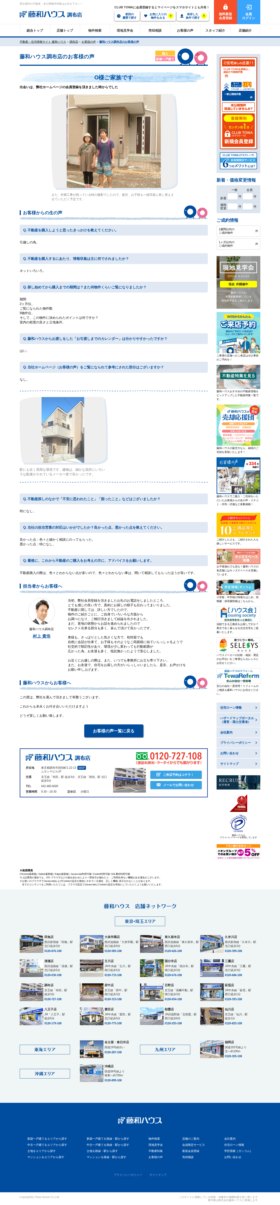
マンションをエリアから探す (45, 1157)
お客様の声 (89, 41)
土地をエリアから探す (41, 1151)
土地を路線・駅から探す (102, 1151)
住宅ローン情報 (234, 1144)
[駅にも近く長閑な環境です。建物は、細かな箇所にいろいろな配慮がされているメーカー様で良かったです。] (63, 430)
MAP (82, 768)
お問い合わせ (232, 1157)
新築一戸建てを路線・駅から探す (108, 1138)
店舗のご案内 (190, 1138)
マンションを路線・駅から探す (106, 1157)
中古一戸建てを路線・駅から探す (108, 1144)
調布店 (74, 41)
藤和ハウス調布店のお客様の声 (119, 41)
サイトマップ (157, 1174)
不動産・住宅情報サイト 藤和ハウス (43, 41)
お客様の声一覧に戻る (114, 731)
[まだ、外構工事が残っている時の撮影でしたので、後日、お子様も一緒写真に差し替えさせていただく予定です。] (113, 141)
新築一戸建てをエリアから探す (47, 1138)
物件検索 (154, 1138)
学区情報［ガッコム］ (238, 1151)
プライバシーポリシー (128, 1174)
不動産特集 (156, 1151)
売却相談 (188, 1157)
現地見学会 (156, 1144)
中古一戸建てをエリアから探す (47, 1144)
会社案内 (230, 1138)
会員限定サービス (193, 1144)
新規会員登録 (190, 1151)
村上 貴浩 (42, 636)
